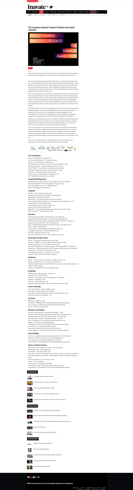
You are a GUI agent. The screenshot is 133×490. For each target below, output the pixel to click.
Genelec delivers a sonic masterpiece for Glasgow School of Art (46, 393)
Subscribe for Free (33, 1)
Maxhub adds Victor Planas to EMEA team (42, 466)
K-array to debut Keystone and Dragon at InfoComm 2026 (45, 432)
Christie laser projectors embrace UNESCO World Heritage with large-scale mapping (50, 415)
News (41, 12)
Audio (36, 14)
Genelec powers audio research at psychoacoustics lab (45, 460)
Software (62, 14)
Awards (75, 12)
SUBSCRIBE (93, 12)
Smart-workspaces (52, 14)
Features (53, 12)
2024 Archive (95, 489)
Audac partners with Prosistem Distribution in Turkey (44, 388)
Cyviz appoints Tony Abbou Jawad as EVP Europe (43, 376)
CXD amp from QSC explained (39, 427)
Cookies (103, 487)
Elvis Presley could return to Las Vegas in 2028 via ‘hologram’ (46, 382)
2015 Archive (80, 489)
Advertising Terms (90, 487)
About (87, 12)
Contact (82, 487)
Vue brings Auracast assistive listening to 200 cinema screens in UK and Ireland (49, 399)
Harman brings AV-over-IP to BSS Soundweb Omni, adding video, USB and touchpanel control (52, 421)
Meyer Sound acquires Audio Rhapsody (41, 449)
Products (69, 12)
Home (29, 12)
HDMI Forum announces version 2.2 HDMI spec (43, 443)
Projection (42, 14)
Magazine (81, 12)
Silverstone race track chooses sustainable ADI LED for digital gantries (48, 454)
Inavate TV (47, 12)
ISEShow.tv (35, 12)
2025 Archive (87, 489)
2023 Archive (102, 489)
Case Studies (61, 12)
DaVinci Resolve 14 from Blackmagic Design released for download (47, 410)
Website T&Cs (76, 487)
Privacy (98, 487)
